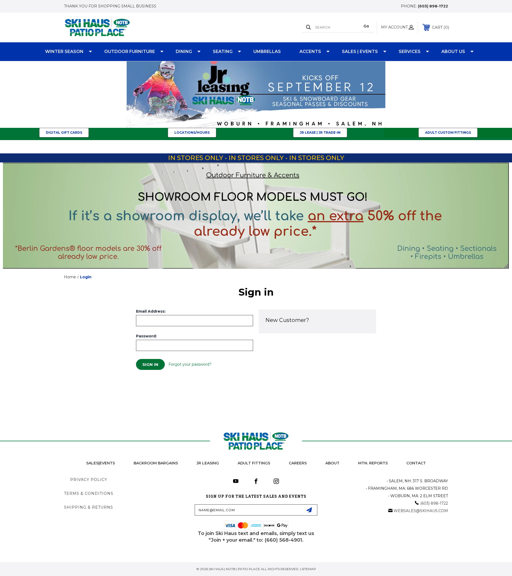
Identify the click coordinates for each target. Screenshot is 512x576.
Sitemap (309, 569)
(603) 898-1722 (433, 6)
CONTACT (416, 463)
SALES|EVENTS (100, 463)
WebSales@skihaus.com (421, 510)
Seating (223, 51)
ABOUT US (453, 51)
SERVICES (410, 51)
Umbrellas (267, 51)
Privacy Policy (88, 479)
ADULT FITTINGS (254, 463)
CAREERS (298, 463)
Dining (184, 51)
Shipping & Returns (88, 507)
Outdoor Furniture (129, 51)
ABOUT (332, 463)
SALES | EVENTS (360, 51)
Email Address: (151, 311)
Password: (146, 336)
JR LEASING (208, 463)
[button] (256, 94)
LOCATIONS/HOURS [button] (192, 132)
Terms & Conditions (88, 493)
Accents (310, 51)
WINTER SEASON (64, 51)
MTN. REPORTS (373, 463)
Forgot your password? (190, 364)
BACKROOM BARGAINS (156, 463)
